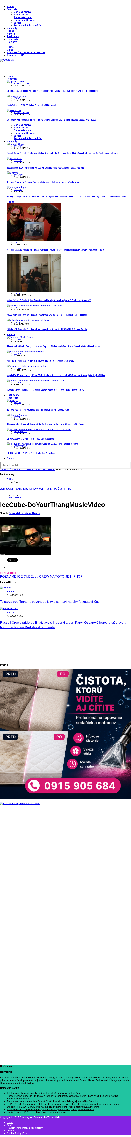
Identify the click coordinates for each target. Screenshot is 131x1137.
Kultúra (11, 33)
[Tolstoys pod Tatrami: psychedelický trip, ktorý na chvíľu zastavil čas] (12, 400)
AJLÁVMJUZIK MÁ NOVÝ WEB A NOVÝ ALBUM (36, 489)
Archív (10, 479)
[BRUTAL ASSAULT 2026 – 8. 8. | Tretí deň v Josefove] (39, 429)
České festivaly (20, 432)
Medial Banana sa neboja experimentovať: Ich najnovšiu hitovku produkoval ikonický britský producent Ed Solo (55, 249)
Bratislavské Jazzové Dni (28, 25)
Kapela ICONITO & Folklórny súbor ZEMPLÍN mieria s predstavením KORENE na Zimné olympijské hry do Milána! (56, 375)
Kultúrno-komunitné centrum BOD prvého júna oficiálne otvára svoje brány (40, 360)
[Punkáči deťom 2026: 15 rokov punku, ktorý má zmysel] (16, 96)
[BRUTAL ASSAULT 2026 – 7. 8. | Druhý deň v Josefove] (42, 443)
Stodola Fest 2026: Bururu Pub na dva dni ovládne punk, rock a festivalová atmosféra (45, 167)
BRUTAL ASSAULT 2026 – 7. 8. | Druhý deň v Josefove (31, 453)
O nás (10, 49)
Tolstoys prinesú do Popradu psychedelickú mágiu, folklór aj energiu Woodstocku (43, 182)
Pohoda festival (23, 17)
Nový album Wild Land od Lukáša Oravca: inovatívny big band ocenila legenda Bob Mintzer (47, 314)
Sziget (17, 22)
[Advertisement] (40, 67)
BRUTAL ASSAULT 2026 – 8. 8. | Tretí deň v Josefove (30, 438)
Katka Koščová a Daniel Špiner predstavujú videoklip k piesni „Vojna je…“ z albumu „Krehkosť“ (49, 300)
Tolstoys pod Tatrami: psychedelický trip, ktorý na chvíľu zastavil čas (38, 409)
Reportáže (12, 39)
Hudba (10, 31)
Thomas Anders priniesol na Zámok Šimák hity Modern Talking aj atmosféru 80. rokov (45, 424)
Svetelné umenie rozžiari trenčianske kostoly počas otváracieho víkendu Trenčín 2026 (45, 389)
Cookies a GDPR (16, 55)
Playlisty (12, 41)
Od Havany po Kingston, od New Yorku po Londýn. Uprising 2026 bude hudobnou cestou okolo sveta (51, 119)
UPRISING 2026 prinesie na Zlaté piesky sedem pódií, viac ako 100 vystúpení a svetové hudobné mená (53, 90)
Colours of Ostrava (24, 20)
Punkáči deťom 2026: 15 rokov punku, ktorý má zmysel (31, 105)
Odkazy (11, 1130)
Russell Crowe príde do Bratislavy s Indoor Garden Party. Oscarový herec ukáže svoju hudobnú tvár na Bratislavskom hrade (62, 153)
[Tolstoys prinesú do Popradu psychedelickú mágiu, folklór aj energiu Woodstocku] (12, 172)
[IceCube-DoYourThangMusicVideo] (25, 554)
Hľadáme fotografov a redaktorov (26, 52)
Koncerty (12, 28)
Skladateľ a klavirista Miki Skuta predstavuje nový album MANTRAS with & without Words (47, 329)
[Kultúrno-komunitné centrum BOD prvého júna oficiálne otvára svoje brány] (25, 351)
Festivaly (12, 9)
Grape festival (21, 14)
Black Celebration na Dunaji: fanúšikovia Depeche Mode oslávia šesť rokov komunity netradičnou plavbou (53, 346)
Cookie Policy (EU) (17, 1133)
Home (10, 6)
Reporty (17, 403)
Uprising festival (23, 12)
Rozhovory (13, 36)
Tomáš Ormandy (15, 497)
